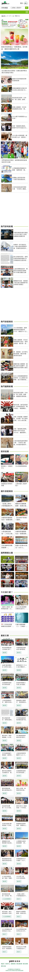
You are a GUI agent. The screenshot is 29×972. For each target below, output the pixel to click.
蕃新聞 (4, 652)
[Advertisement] (14, 209)
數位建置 (25, 963)
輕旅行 (19, 899)
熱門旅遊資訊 (7, 321)
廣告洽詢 (3, 966)
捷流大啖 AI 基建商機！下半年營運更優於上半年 (21, 807)
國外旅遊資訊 (7, 491)
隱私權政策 (19, 963)
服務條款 (13, 963)
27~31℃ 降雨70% (13, 16)
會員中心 (7, 963)
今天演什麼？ (7, 592)
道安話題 (5, 451)
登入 (21, 3)
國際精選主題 (7, 553)
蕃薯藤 (5, 3)
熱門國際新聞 (7, 386)
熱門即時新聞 (7, 226)
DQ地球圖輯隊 (7, 899)
